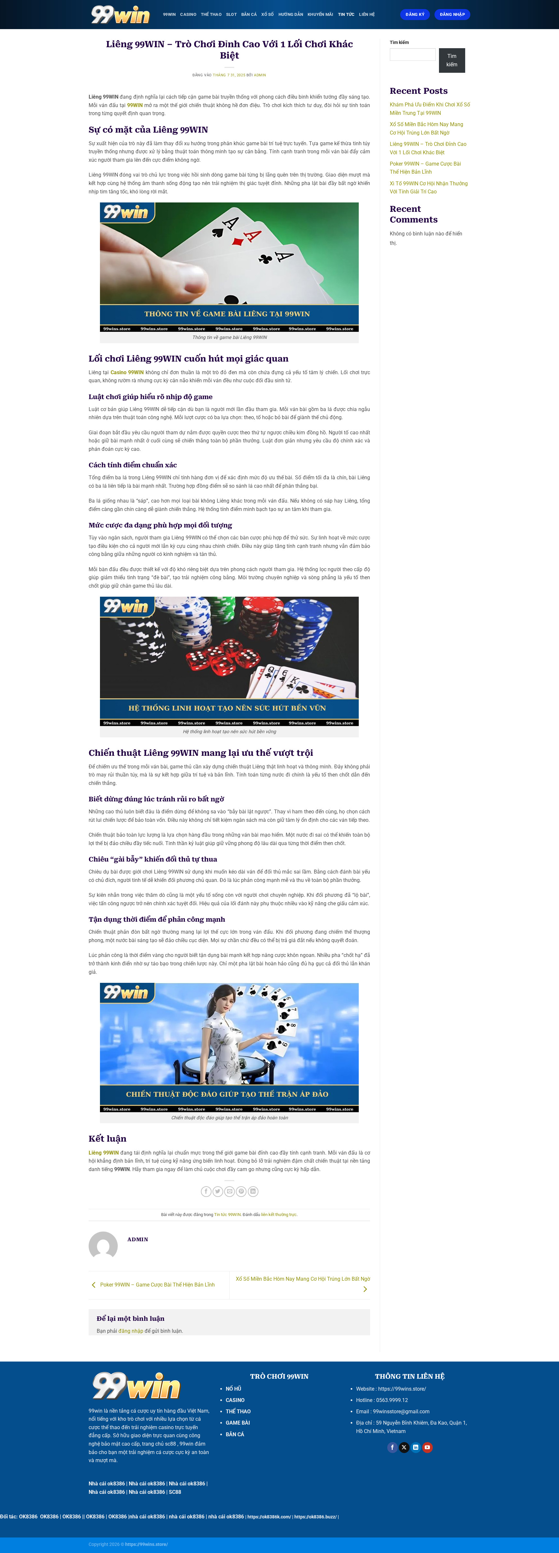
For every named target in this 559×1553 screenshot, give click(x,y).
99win (96, 1411)
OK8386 (28, 1517)
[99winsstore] (121, 14)
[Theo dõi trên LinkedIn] (416, 1447)
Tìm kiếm (399, 42)
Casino (188, 14)
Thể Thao (211, 14)
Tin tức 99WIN (227, 1214)
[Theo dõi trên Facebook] (392, 1447)
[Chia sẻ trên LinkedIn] (253, 1191)
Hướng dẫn (291, 14)
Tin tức (346, 14)
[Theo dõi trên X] (404, 1447)
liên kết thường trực (279, 1214)
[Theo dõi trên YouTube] (427, 1447)
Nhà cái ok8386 (107, 1484)
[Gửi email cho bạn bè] (229, 1191)
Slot (231, 14)
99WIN (169, 14)
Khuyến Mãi (321, 14)
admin (260, 75)
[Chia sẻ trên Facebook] (206, 1191)
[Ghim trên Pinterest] (241, 1191)
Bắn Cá (249, 14)
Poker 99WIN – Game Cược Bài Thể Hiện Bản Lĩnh (157, 1285)
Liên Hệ (367, 14)
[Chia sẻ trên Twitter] (218, 1191)
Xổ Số (267, 14)
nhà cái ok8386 (147, 1517)
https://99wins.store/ (402, 1389)
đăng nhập (130, 1331)
